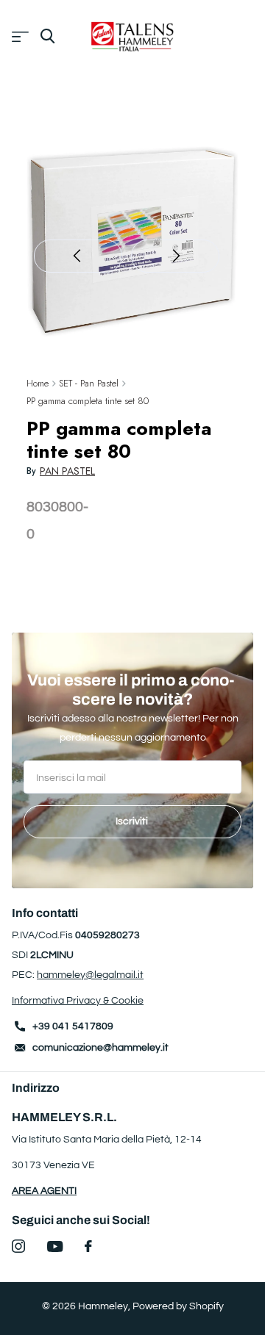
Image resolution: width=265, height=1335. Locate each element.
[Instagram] (18, 1246)
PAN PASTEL (67, 471)
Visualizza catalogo (20, 37)
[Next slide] (175, 256)
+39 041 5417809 (72, 1026)
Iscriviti (133, 821)
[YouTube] (55, 1246)
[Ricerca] (47, 36)
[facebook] (88, 1246)
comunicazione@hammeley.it (100, 1048)
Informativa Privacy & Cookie (78, 1001)
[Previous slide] (78, 256)
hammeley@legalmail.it (90, 975)
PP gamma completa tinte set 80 (87, 401)
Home (37, 383)
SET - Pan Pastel (89, 383)
